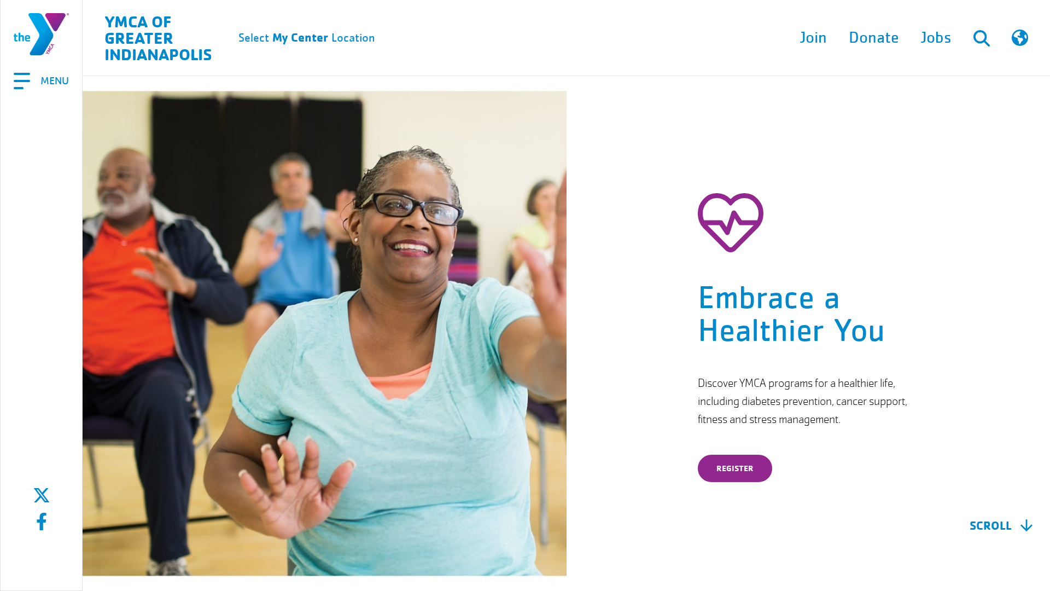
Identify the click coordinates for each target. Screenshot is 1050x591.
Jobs (936, 38)
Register (735, 468)
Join (813, 38)
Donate (874, 38)
